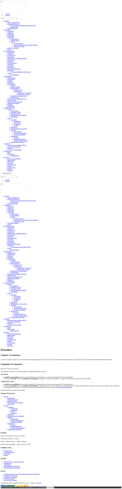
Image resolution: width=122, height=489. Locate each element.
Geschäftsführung (12, 63)
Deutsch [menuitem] (7, 15)
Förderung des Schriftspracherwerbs (16, 99)
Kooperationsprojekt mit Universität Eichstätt (26, 45)
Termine (9, 109)
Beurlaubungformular (16, 426)
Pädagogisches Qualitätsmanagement (17, 58)
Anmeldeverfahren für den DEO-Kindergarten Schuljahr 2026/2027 (22, 474)
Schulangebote (8, 76)
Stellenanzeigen (11, 78)
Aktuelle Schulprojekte (13, 24)
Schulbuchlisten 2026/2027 (18, 142)
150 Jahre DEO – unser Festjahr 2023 (14, 461)
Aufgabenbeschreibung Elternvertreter (21, 72)
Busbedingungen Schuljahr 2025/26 (16, 145)
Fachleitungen (11, 60)
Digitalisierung (14, 27)
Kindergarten (10, 34)
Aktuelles (6, 21)
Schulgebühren (18, 131)
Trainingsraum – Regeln (23, 94)
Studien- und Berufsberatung (14, 102)
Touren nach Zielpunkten (13, 146)
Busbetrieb (7, 143)
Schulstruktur (7, 30)
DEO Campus (11, 154)
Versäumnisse (14, 136)
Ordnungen (10, 33)
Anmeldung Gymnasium (10, 477)
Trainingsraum (11, 79)
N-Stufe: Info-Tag (18, 43)
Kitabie (6, 455)
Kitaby (9, 152)
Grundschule (10, 36)
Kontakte (9, 169)
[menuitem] (6, 13)
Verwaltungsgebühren (19, 134)
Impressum (10, 170)
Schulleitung (10, 57)
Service (9, 118)
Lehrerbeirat (10, 66)
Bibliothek (10, 105)
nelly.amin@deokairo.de (65, 387)
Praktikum (10, 81)
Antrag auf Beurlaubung (10, 480)
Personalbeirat (11, 67)
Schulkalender (14, 111)
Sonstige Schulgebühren (20, 133)
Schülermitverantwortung (14, 69)
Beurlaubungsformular (20, 139)
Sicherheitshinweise (12, 28)
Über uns (6, 157)
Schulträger (10, 54)
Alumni (9, 73)
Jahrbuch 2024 (11, 160)
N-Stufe (13, 42)
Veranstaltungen (11, 164)
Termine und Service (9, 108)
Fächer (9, 49)
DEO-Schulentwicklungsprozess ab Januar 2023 (23, 25)
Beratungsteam (11, 84)
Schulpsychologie (15, 87)
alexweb (39, 483)
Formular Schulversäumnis (21, 140)
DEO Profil (10, 161)
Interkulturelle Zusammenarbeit (19, 96)
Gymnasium (10, 37)
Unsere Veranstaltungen (13, 22)
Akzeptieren (50, 487)
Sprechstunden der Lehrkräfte (18, 115)
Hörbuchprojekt (15, 155)
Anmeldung (14, 120)
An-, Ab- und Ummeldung (14, 149)
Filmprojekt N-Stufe (19, 46)
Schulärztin (10, 82)
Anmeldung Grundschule (10, 475)
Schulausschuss (11, 55)
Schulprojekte (7, 151)
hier (23, 390)
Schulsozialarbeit (15, 88)
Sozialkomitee (11, 106)
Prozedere (16, 137)
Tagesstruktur (14, 117)
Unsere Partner (11, 167)
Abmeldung (14, 127)
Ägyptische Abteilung (13, 48)
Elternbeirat (10, 70)
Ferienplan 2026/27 (16, 114)
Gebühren (13, 130)
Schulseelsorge (14, 97)
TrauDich (13, 85)
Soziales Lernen (18, 90)
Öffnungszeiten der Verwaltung (19, 128)
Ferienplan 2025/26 (16, 112)
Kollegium (10, 61)
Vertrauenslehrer (11, 100)
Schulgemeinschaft (9, 51)
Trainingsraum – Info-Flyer (24, 93)
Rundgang (10, 163)
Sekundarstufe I (15, 39)
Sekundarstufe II (15, 40)
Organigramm (11, 52)
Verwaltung (10, 64)
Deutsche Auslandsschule (14, 158)
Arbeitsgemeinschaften (13, 103)
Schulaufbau (10, 31)
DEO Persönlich (15, 75)
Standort (9, 166)
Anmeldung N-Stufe (9, 478)
